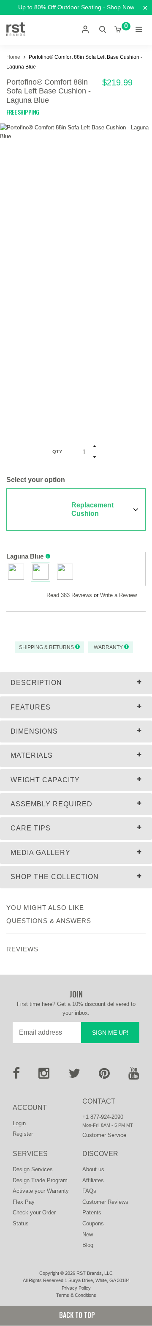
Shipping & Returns (47, 647)
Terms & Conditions (76, 1295)
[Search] (102, 29)
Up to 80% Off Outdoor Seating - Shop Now (76, 7)
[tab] (76, 683)
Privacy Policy (76, 1287)
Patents (91, 1212)
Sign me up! (110, 1032)
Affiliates (93, 1180)
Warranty (108, 647)
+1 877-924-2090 (102, 1117)
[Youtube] (133, 1076)
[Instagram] (43, 1076)
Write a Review (118, 595)
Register (23, 1134)
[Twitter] (74, 1076)
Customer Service (104, 1135)
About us (93, 1169)
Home (14, 57)
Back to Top (76, 1315)
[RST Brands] (15, 29)
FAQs (89, 1191)
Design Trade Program (40, 1180)
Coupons (93, 1223)
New (87, 1234)
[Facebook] (16, 1076)
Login (19, 1123)
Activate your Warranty (41, 1191)
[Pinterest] (104, 1076)
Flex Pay (24, 1202)
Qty (57, 451)
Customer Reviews (105, 1202)
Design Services (33, 1169)
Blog (87, 1245)
